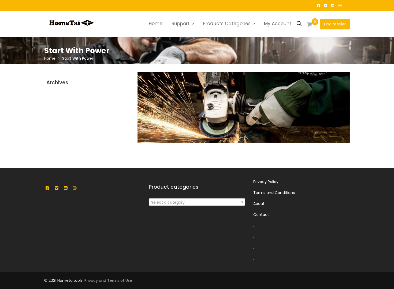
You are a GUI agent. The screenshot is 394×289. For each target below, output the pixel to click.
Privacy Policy (265, 181)
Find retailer (335, 24)
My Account (277, 23)
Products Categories (227, 23)
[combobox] (197, 202)
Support (180, 23)
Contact (261, 214)
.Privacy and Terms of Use (108, 280)
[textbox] (197, 202)
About (259, 203)
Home (155, 23)
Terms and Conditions (274, 192)
